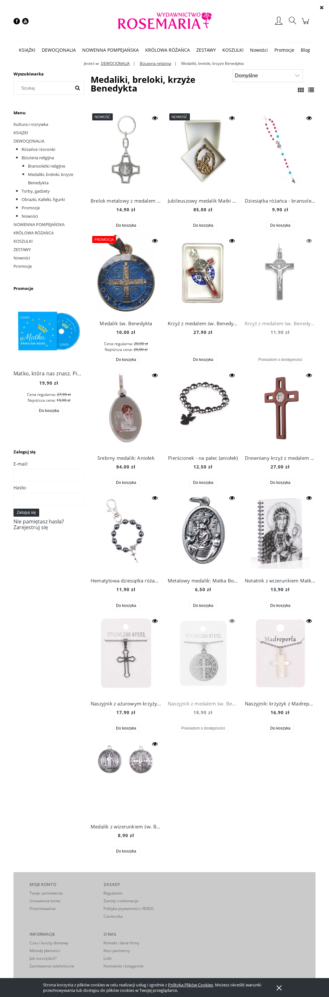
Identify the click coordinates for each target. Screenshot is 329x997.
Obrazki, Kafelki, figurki (43, 199)
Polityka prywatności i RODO (128, 908)
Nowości (30, 216)
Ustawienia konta (45, 901)
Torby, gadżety (36, 191)
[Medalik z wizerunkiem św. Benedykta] (126, 778)
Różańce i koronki (38, 149)
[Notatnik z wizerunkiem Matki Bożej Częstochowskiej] (280, 532)
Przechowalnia (43, 908)
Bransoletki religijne (46, 166)
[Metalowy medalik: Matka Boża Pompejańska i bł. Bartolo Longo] (203, 532)
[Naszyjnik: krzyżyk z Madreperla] (280, 655)
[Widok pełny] (311, 90)
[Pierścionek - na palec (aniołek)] (203, 409)
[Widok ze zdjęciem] (301, 90)
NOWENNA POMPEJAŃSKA (39, 224)
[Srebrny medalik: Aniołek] (126, 409)
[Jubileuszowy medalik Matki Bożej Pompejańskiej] (203, 152)
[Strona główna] (164, 21)
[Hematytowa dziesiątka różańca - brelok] (126, 532)
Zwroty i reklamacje (120, 901)
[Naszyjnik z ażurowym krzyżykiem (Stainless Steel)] (126, 655)
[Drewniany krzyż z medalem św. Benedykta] (280, 409)
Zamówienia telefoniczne (52, 966)
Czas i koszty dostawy (49, 943)
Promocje (31, 208)
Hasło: (20, 488)
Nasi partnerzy (116, 950)
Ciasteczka (113, 916)
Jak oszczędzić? (43, 958)
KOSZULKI (23, 241)
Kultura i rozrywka (30, 124)
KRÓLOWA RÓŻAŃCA (33, 233)
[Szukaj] (77, 88)
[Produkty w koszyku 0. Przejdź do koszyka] (306, 24)
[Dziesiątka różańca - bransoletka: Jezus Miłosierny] (280, 152)
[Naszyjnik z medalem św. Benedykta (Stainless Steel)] (203, 655)
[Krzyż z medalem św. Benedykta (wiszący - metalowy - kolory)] (203, 274)
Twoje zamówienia (46, 893)
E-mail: (20, 464)
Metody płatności (45, 950)
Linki (107, 958)
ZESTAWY (22, 249)
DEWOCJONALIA (28, 141)
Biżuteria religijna (38, 158)
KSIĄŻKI (20, 133)
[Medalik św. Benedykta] (126, 274)
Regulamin (112, 893)
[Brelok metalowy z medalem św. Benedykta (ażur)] (126, 152)
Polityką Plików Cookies (190, 985)
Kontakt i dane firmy (121, 943)
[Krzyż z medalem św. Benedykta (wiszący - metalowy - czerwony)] (280, 274)
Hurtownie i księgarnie (123, 966)
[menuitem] (27, 50)
